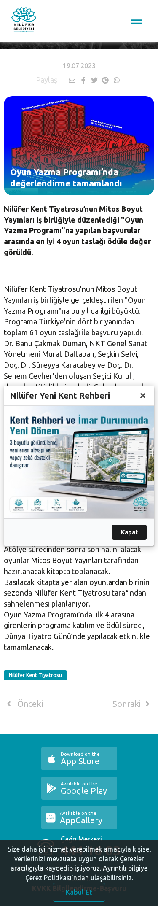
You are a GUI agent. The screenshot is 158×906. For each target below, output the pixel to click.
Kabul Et (79, 892)
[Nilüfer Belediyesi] (23, 21)
